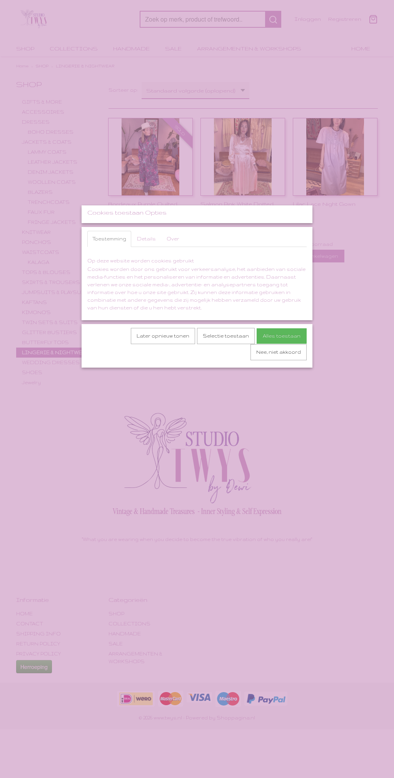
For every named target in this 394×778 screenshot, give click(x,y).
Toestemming (109, 238)
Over (173, 238)
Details (146, 238)
